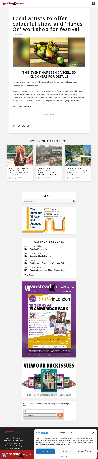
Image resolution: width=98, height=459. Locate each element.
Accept (45, 451)
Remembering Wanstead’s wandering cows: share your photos (48, 171)
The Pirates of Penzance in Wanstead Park (47, 263)
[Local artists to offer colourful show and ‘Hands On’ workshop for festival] (49, 53)
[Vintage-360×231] (49, 220)
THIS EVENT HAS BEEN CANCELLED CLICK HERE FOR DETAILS (49, 74)
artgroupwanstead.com (25, 106)
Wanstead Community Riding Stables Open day (49, 270)
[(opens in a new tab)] (49, 319)
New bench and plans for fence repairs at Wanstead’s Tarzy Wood (78, 171)
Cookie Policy (64, 456)
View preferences (85, 451)
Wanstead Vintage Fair (39, 249)
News (15, 14)
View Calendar (30, 275)
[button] (93, 433)
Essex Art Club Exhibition (40, 256)
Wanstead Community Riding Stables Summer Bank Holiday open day (20, 171)
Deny (65, 451)
